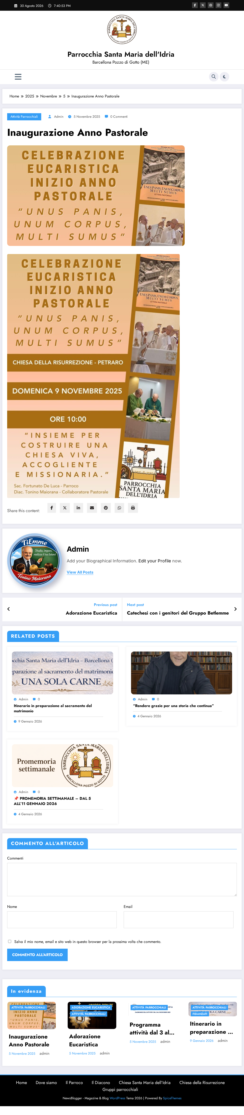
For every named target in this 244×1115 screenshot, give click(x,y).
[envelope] (92, 508)
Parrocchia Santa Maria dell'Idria (120, 54)
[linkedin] (78, 508)
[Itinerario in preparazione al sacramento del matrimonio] (62, 672)
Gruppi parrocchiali (120, 1094)
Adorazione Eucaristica (91, 613)
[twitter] (65, 508)
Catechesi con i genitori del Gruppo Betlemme (178, 613)
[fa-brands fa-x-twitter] (203, 5)
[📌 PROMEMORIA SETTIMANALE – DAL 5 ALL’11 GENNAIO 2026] (62, 765)
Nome (12, 906)
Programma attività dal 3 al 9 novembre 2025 (50, 1029)
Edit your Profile (154, 560)
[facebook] (51, 508)
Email (128, 906)
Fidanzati (98, 1014)
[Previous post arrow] (8, 609)
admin (58, 116)
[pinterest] (106, 508)
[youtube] (226, 5)
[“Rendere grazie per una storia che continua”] (181, 672)
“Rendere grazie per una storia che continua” (173, 705)
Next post (135, 604)
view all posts (80, 572)
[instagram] (218, 5)
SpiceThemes (172, 1102)
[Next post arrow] (235, 609)
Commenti (15, 858)
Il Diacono (101, 1087)
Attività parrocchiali (24, 116)
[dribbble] (211, 5)
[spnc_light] (224, 76)
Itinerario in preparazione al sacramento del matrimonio (53, 708)
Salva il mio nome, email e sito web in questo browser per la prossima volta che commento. (87, 941)
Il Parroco (74, 1087)
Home (21, 1087)
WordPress (117, 1102)
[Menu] (18, 77)
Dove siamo (46, 1087)
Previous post (105, 604)
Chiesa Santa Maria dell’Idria (145, 1087)
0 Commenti (119, 116)
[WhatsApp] (119, 508)
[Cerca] (214, 76)
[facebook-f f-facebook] (195, 5)
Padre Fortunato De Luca (171, 1014)
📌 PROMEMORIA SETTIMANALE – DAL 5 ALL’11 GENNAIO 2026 (52, 801)
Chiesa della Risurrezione (202, 1087)
